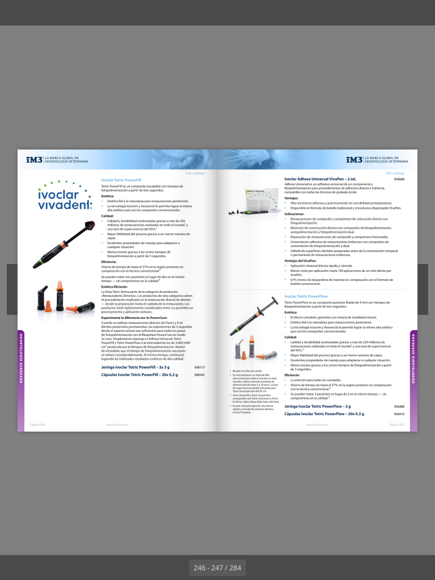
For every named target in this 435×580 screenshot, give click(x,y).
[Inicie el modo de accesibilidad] (143, 12)
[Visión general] (67, 12)
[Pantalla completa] (419, 12)
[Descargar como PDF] (92, 12)
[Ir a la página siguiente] (258, 567)
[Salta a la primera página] (151, 567)
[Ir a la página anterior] (176, 567)
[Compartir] (393, 12)
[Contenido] (16, 12)
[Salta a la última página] (283, 567)
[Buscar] (41, 12)
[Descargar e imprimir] (118, 12)
